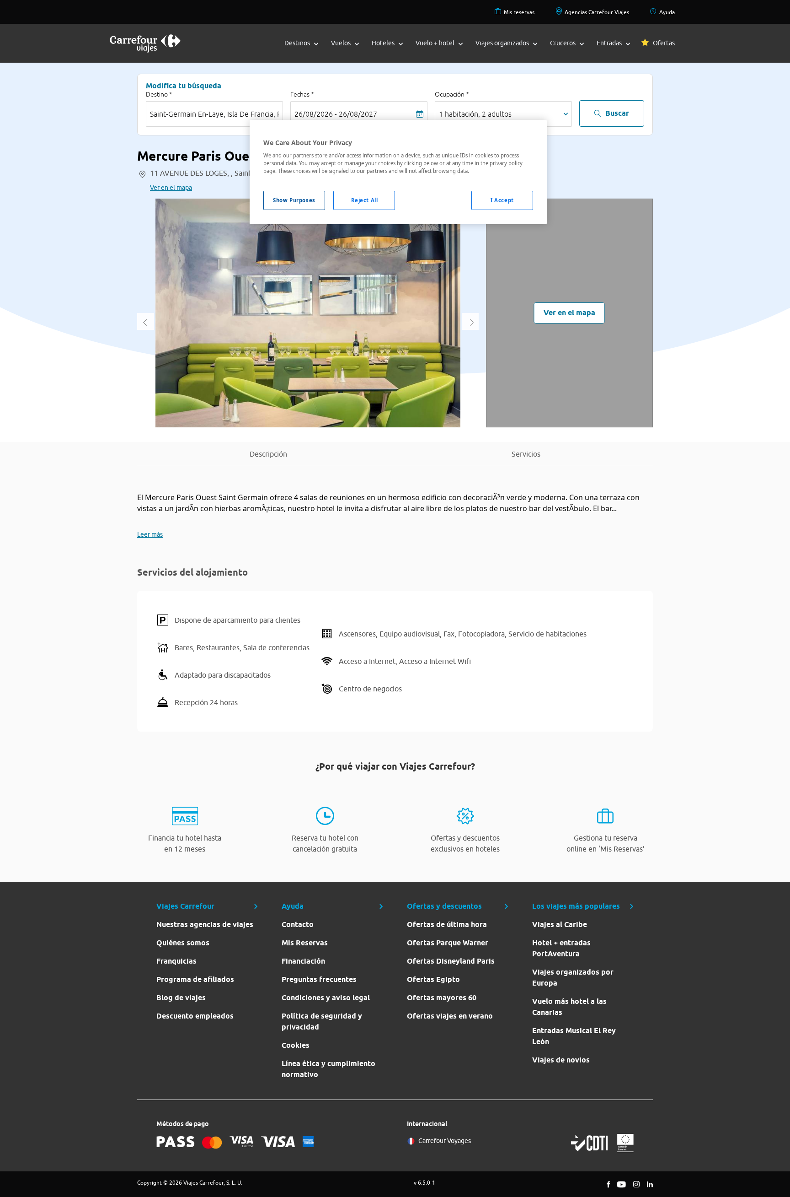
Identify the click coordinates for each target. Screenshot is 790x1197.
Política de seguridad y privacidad (322, 1021)
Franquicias (176, 961)
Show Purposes (294, 200)
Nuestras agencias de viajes (204, 924)
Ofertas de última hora (447, 924)
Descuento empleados (195, 1016)
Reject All (364, 200)
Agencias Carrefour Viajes (597, 12)
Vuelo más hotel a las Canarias (569, 1007)
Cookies (296, 1045)
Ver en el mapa (171, 187)
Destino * (159, 94)
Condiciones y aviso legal (326, 997)
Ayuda (667, 12)
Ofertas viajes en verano (450, 1016)
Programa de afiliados (195, 979)
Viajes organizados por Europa (573, 977)
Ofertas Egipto (433, 979)
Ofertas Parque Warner (447, 942)
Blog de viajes (181, 997)
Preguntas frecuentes (319, 979)
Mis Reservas (305, 942)
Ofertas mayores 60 (441, 997)
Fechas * (302, 94)
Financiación (303, 961)
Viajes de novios (561, 1060)
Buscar (617, 113)
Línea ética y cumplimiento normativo (328, 1069)
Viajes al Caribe (559, 924)
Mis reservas (519, 12)
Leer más (150, 534)
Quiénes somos (182, 942)
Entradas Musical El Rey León (574, 1036)
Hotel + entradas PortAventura (561, 948)
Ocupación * (452, 94)
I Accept (502, 200)
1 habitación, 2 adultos (475, 114)
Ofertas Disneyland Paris (451, 961)
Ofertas (664, 43)
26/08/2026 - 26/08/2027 (335, 114)
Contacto (298, 924)
